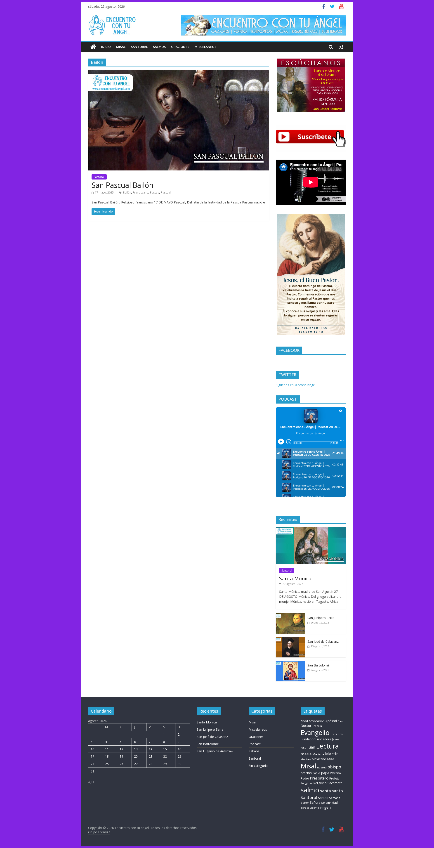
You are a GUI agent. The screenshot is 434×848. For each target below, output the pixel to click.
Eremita (317, 726)
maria (306, 753)
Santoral (139, 47)
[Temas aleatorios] (341, 47)
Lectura (327, 746)
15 (165, 749)
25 (107, 764)
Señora (315, 802)
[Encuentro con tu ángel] (93, 47)
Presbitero (319, 778)
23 (179, 756)
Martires (306, 759)
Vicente (314, 807)
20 (136, 756)
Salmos (159, 47)
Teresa (305, 807)
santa (325, 791)
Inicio (106, 47)
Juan (311, 747)
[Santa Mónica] (311, 529)
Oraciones (180, 47)
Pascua (154, 192)
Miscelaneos (205, 47)
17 (92, 756)
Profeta (334, 778)
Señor (305, 803)
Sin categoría (258, 765)
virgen (325, 807)
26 (121, 764)
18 (107, 756)
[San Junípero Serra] (290, 616)
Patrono (335, 773)
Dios (340, 721)
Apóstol (331, 721)
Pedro (305, 778)
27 (136, 764)
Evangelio (315, 732)
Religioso (320, 783)
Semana (334, 798)
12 (121, 749)
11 (107, 749)
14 (150, 749)
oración (306, 773)
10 (92, 749)
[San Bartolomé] (290, 663)
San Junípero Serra (320, 618)
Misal (120, 47)
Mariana (318, 754)
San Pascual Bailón (122, 185)
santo (337, 791)
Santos (323, 798)
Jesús (336, 739)
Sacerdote (335, 783)
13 (136, 749)
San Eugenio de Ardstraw (215, 751)
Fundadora (323, 739)
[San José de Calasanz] (290, 639)
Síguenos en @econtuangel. (296, 385)
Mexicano (319, 759)
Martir (331, 753)
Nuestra (322, 767)
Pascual (166, 192)
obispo (334, 767)
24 (92, 764)
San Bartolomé (318, 665)
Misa (330, 759)
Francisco (336, 734)
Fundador (308, 739)
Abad (304, 721)
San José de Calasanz (323, 641)
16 (179, 749)
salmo (310, 789)
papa (325, 772)
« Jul (91, 782)
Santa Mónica (295, 578)
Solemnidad (329, 803)
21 (150, 756)
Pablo (316, 773)
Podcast (255, 744)
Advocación (317, 721)
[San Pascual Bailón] (178, 72)
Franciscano (140, 192)
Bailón (127, 192)
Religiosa (307, 783)
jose (304, 747)
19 (121, 756)
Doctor (306, 725)
